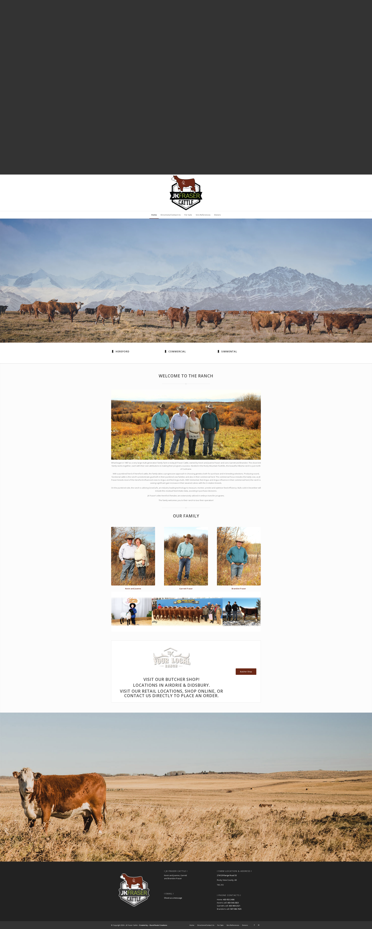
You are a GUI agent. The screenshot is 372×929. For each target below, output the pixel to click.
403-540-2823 (233, 902)
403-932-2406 (228, 899)
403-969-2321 (234, 905)
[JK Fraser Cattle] (186, 193)
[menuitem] (154, 214)
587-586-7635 (236, 909)
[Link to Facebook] (254, 925)
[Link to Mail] (258, 925)
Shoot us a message (173, 898)
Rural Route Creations (158, 925)
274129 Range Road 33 (227, 875)
